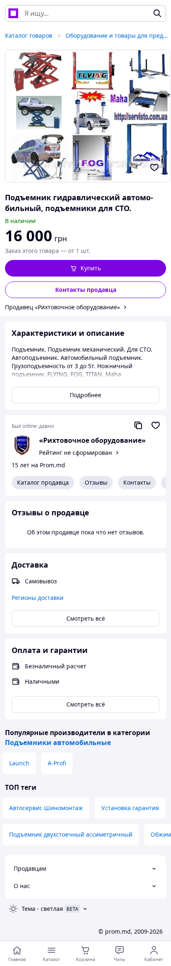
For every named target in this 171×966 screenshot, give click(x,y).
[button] (85, 268)
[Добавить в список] (154, 167)
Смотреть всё (85, 618)
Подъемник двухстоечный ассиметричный (70, 834)
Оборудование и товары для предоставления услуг (117, 35)
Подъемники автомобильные (58, 742)
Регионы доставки (38, 598)
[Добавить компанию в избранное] (156, 425)
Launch (19, 763)
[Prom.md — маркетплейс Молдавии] (13, 13)
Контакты (137, 482)
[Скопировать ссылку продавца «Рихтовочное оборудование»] (138, 425)
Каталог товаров (28, 35)
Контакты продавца (85, 290)
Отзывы (96, 482)
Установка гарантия (130, 808)
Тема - (42, 909)
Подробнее (85, 395)
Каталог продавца (43, 482)
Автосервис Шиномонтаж (46, 808)
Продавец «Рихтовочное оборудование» (62, 307)
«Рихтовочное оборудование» (92, 440)
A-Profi (57, 763)
